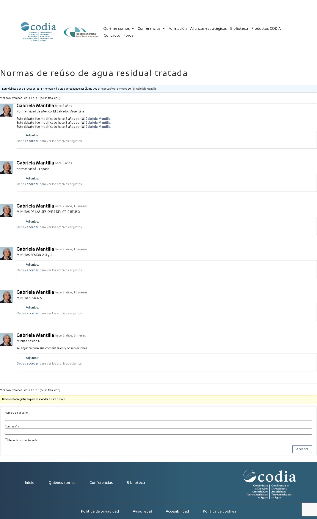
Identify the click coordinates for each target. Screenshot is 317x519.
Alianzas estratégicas (208, 28)
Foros (128, 35)
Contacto (112, 35)
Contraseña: (12, 426)
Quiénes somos (116, 28)
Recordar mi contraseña (23, 440)
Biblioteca (239, 28)
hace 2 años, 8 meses (114, 88)
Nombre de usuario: (16, 412)
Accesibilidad (177, 511)
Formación (177, 28)
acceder (33, 141)
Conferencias (149, 28)
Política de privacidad (100, 511)
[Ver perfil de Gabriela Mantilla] (7, 115)
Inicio (30, 482)
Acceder (302, 449)
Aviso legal (142, 511)
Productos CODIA (266, 28)
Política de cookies (219, 511)
